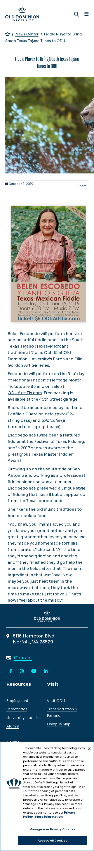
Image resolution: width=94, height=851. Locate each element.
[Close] (89, 748)
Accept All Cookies (52, 840)
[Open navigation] (86, 14)
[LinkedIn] (46, 671)
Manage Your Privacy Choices (52, 829)
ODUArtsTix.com (25, 393)
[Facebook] (11, 671)
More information (49, 817)
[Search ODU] (76, 14)
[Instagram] (22, 671)
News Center (26, 34)
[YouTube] (33, 671)
